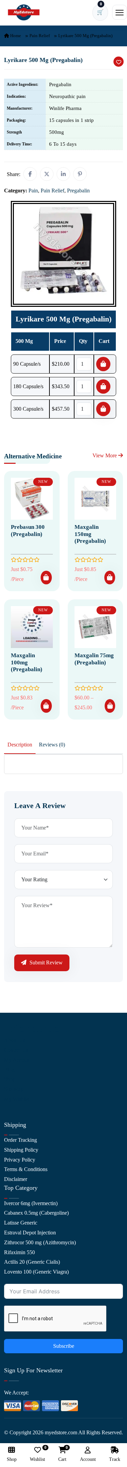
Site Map (13, 1089)
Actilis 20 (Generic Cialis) (32, 1262)
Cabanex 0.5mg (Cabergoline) (36, 1213)
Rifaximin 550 (19, 1252)
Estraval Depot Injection (30, 1232)
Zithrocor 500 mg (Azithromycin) (40, 1242)
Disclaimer (15, 1179)
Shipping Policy (21, 1150)
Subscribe (63, 1346)
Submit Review (45, 962)
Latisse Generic (20, 1223)
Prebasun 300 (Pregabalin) (28, 530)
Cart (62, 1454)
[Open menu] (119, 12)
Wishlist (37, 1454)
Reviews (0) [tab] (52, 744)
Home (15, 35)
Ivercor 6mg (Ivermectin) (31, 1203)
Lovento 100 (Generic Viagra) (36, 1272)
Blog (9, 1069)
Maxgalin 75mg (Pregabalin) (94, 658)
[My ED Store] (23, 12)
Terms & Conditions (25, 1169)
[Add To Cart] (46, 577)
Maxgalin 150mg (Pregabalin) (90, 534)
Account (88, 1459)
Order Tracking (20, 1140)
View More (105, 455)
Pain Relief (39, 35)
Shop (9, 1079)
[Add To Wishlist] (118, 62)
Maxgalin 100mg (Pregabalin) (26, 662)
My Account (17, 1060)
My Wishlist (17, 1099)
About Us (14, 1040)
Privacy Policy (19, 1160)
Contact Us (16, 1050)
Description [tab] (19, 744)
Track (114, 1459)
